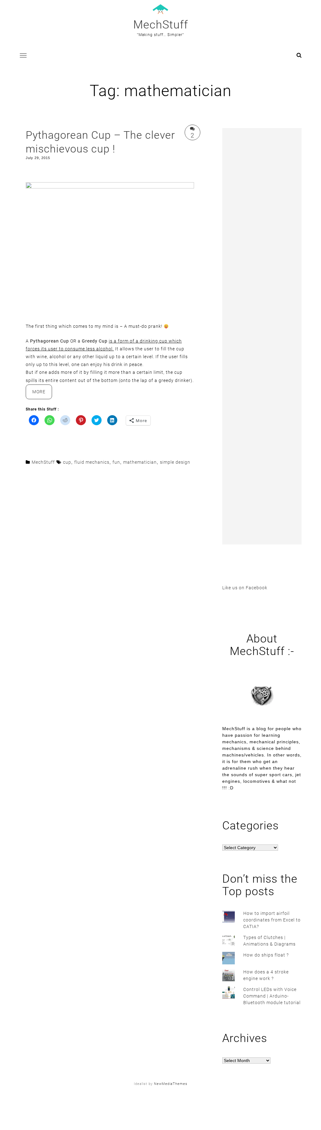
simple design (175, 462)
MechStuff (160, 24)
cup (67, 462)
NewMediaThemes (170, 1084)
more (42, 394)
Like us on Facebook (244, 587)
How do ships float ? (266, 954)
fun (116, 462)
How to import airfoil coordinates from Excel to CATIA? (272, 920)
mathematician (140, 462)
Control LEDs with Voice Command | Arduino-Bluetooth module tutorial (272, 996)
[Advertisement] (262, 336)
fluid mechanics (91, 462)
